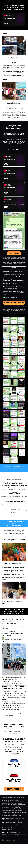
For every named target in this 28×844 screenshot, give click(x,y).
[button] (2, 230)
